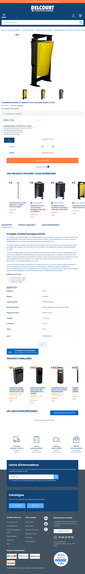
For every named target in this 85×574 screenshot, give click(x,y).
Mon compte (29, 522)
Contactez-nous (63, 531)
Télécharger (17, 505)
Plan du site (10, 540)
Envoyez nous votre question (64, 413)
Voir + (42, 344)
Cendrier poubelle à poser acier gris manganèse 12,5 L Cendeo (37, 390)
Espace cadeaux (30, 541)
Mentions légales (12, 536)
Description (7, 225)
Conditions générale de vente (14, 531)
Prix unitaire (9, 140)
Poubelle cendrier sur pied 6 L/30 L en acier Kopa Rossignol (59, 389)
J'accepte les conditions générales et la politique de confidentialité (33, 480)
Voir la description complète (10, 108)
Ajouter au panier (42, 160)
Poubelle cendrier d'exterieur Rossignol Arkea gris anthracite (59, 207)
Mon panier (28, 537)
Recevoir (35, 505)
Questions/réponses (50, 225)
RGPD (8, 544)
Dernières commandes (32, 530)
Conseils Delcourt (12, 526)
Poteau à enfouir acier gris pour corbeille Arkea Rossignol (17, 205)
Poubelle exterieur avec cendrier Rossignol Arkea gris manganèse (38, 208)
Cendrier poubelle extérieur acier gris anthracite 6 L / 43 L (16, 389)
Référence (10, 291)
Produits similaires (26, 225)
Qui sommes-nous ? (13, 522)
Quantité (12, 146)
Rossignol (20, 105)
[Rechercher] (80, 22)
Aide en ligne (29, 526)
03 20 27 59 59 (66, 537)
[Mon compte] (73, 16)
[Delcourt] (42, 8)
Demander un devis (31, 533)
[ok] (56, 476)
